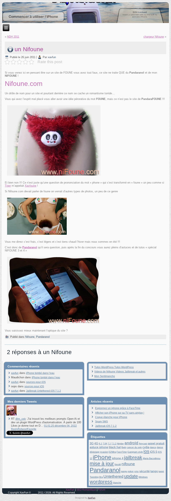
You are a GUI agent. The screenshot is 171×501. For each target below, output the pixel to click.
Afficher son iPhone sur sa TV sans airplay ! (119, 412)
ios (146, 451)
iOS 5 (153, 451)
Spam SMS (101, 421)
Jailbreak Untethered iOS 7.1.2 (43, 390)
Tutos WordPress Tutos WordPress (114, 367)
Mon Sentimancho (104, 376)
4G (96, 443)
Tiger (8, 185)
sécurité (144, 471)
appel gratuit (156, 443)
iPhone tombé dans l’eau (40, 373)
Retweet (22, 429)
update (131, 476)
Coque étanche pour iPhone (111, 417)
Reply (14, 429)
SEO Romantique (86, 489)
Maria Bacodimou (151, 458)
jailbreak (133, 457)
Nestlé (117, 464)
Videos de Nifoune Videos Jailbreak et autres (119, 371)
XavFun (70, 489)
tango (154, 471)
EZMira (112, 452)
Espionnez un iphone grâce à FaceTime (117, 408)
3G (92, 443)
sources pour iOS (36, 382)
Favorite (31, 429)
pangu (124, 471)
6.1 (100, 443)
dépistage (94, 452)
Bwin (123, 447)
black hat (115, 447)
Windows (143, 477)
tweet (161, 471)
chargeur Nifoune (153, 36)
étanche (117, 482)
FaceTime (122, 452)
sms (136, 471)
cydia (145, 447)
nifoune (128, 464)
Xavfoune (30, 185)
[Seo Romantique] (11, 414)
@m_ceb (20, 418)
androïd (131, 443)
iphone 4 (117, 458)
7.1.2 (113, 443)
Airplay (120, 443)
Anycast (143, 443)
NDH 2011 (13, 36)
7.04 (105, 443)
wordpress (101, 481)
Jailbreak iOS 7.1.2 (106, 426)
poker (131, 471)
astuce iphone (99, 447)
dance (153, 447)
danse (160, 447)
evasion (104, 452)
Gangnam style (135, 452)
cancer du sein (134, 447)
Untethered (113, 476)
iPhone (102, 457)
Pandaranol (43, 336)
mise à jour (102, 463)
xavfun (52, 57)
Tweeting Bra (96, 477)
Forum (101, 489)
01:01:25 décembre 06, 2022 (60, 425)
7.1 (109, 443)
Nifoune (29, 336)
